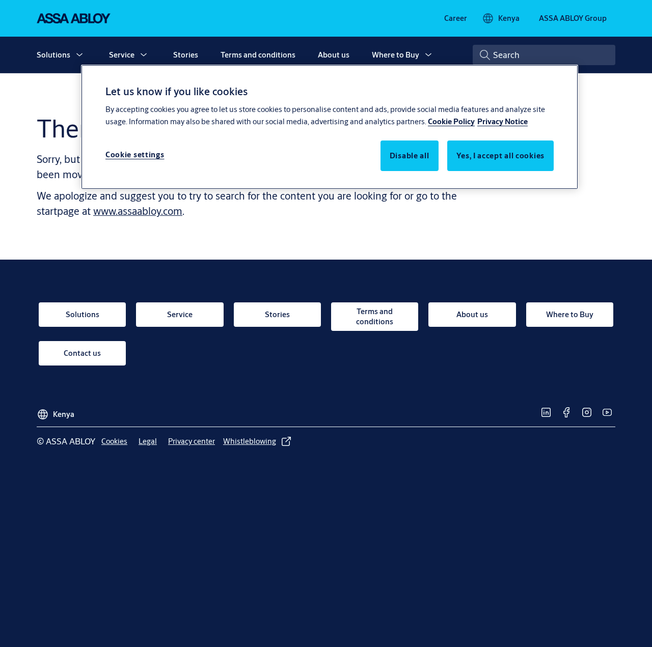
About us (333, 55)
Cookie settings (135, 155)
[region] (329, 127)
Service (121, 55)
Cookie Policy (451, 122)
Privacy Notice (502, 122)
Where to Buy (395, 55)
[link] (455, 18)
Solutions (53, 55)
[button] (79, 55)
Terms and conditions (258, 55)
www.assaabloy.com (137, 211)
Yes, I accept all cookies (500, 156)
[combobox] (544, 55)
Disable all (409, 156)
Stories (185, 55)
